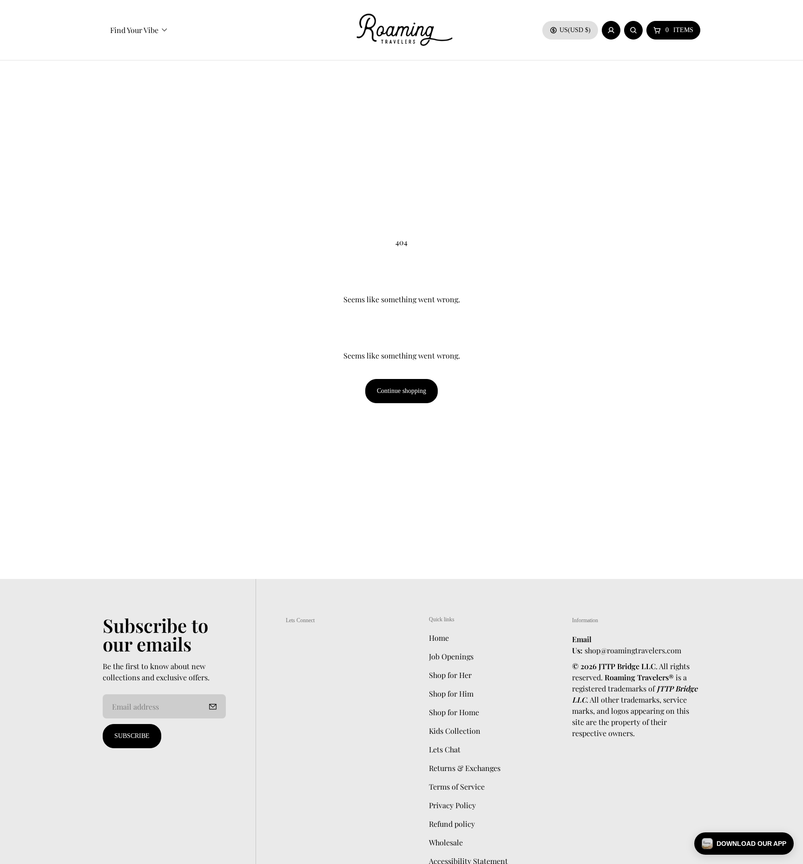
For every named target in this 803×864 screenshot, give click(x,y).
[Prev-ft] (213, 706)
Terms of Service (457, 786)
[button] (744, 843)
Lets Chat (445, 749)
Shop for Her (450, 674)
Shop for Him (451, 693)
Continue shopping (401, 390)
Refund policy (452, 823)
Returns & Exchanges (464, 767)
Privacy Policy (452, 805)
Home (439, 637)
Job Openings (451, 656)
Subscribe (132, 735)
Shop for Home (454, 712)
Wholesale (446, 842)
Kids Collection (454, 730)
